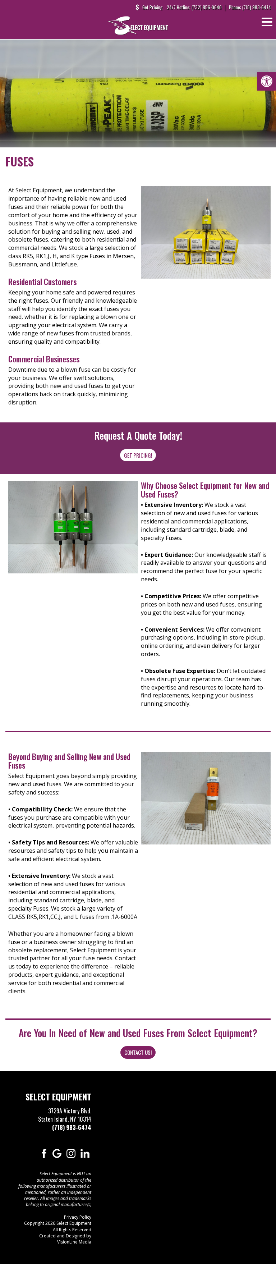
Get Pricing (152, 7)
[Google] (57, 1153)
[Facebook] (43, 1153)
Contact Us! (138, 1052)
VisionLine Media (74, 1242)
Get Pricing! (138, 455)
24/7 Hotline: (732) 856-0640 (194, 7)
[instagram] (71, 1153)
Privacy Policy (77, 1217)
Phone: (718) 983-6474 (250, 7)
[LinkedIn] (85, 1153)
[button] (266, 81)
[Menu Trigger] (267, 21)
